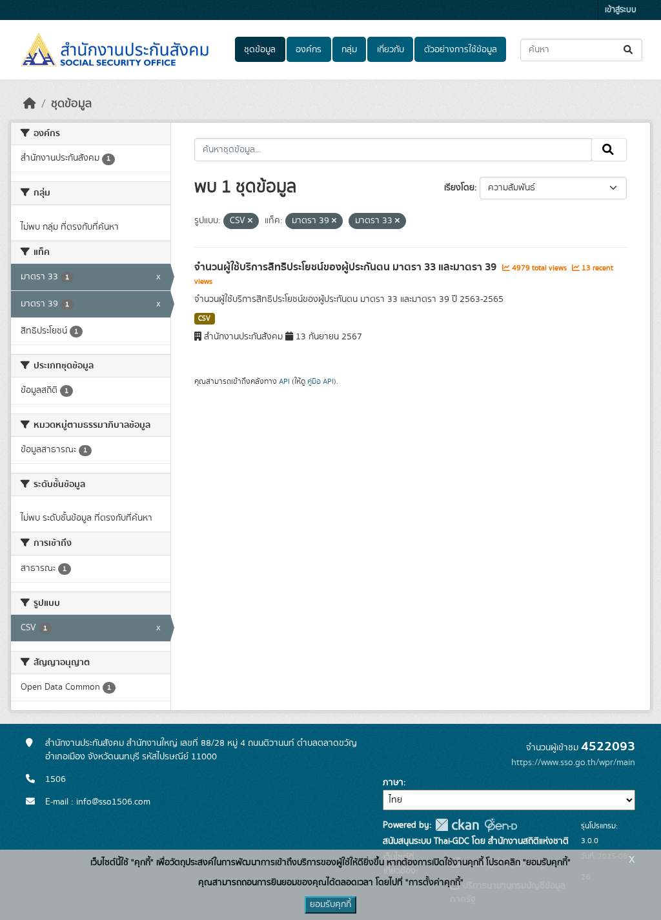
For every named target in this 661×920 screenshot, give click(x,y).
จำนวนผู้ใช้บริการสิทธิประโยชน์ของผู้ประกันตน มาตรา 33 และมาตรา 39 (346, 267)
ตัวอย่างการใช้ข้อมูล (460, 49)
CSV (204, 319)
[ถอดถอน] (250, 221)
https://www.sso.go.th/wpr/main (573, 762)
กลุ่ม (349, 49)
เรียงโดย (459, 187)
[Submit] (629, 50)
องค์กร (308, 49)
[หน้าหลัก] (29, 103)
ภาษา (393, 782)
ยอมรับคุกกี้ (330, 904)
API (284, 381)
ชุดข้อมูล (260, 49)
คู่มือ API (320, 381)
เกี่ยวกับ (390, 49)
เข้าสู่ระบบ (620, 10)
